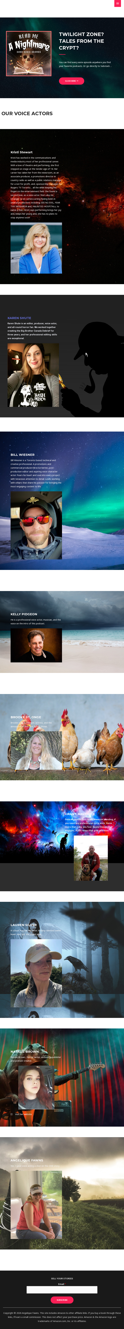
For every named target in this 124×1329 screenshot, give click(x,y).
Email (62, 1283)
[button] (71, 81)
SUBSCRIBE (62, 1300)
